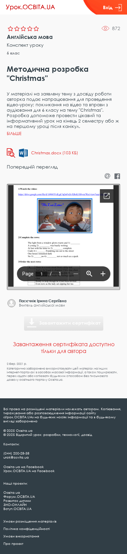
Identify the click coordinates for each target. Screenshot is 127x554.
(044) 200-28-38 (16, 453)
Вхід (107, 7)
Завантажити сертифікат (70, 323)
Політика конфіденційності (26, 529)
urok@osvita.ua (16, 457)
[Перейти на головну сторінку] (30, 7)
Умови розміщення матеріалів (30, 521)
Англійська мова (30, 37)
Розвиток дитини (17, 500)
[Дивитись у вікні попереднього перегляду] (11, 153)
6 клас (13, 53)
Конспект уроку (25, 45)
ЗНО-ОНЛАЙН (15, 505)
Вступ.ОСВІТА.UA (17, 509)
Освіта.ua (11, 492)
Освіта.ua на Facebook (23, 467)
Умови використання (21, 536)
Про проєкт (13, 543)
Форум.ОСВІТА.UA (19, 496)
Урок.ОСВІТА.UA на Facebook (29, 471)
